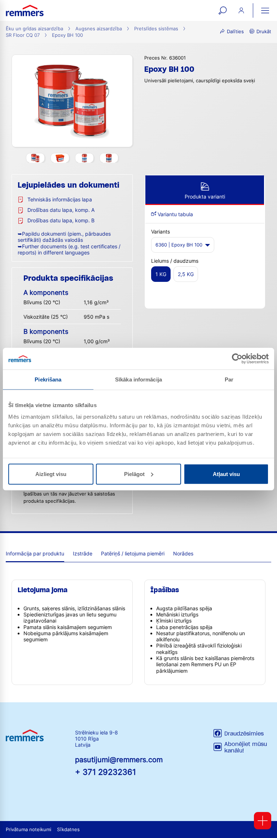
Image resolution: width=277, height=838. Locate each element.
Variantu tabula (174, 214)
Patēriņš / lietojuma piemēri (132, 553)
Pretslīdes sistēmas (156, 28)
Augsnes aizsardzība (98, 28)
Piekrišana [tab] (48, 379)
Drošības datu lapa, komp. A (60, 210)
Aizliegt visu (50, 474)
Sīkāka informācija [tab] (138, 379)
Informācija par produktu (35, 553)
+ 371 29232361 (105, 772)
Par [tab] (229, 379)
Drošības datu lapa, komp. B (60, 220)
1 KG (160, 274)
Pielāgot (134, 474)
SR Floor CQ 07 (23, 35)
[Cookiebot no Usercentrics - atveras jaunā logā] (237, 358)
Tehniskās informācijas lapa (59, 199)
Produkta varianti (205, 196)
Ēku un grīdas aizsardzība (34, 28)
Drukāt (263, 31)
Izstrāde (82, 553)
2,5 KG (186, 274)
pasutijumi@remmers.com (119, 759)
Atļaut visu (226, 474)
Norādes (183, 553)
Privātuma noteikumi (28, 829)
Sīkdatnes (68, 829)
